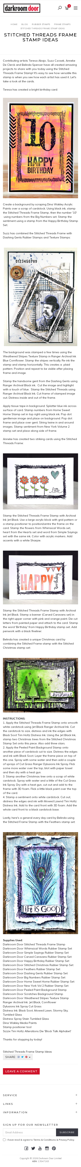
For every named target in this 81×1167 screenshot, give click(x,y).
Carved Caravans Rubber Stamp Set (48, 957)
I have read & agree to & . (41, 1139)
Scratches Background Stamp (43, 994)
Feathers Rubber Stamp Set (42, 969)
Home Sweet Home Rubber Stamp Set (49, 981)
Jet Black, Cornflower (42, 1002)
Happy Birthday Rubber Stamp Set (46, 961)
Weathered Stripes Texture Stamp (46, 998)
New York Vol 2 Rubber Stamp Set (46, 985)
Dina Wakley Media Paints (20, 1023)
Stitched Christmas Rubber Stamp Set (48, 965)
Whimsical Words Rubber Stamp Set (48, 948)
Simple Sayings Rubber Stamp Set (46, 952)
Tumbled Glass (39, 1019)
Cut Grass (35, 1006)
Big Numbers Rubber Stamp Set (44, 977)
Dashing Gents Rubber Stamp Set (46, 973)
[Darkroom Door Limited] (23, 8)
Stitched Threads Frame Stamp (44, 944)
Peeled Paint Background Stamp (45, 990)
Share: (11, 1057)
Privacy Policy (66, 1139)
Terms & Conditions (44, 1139)
